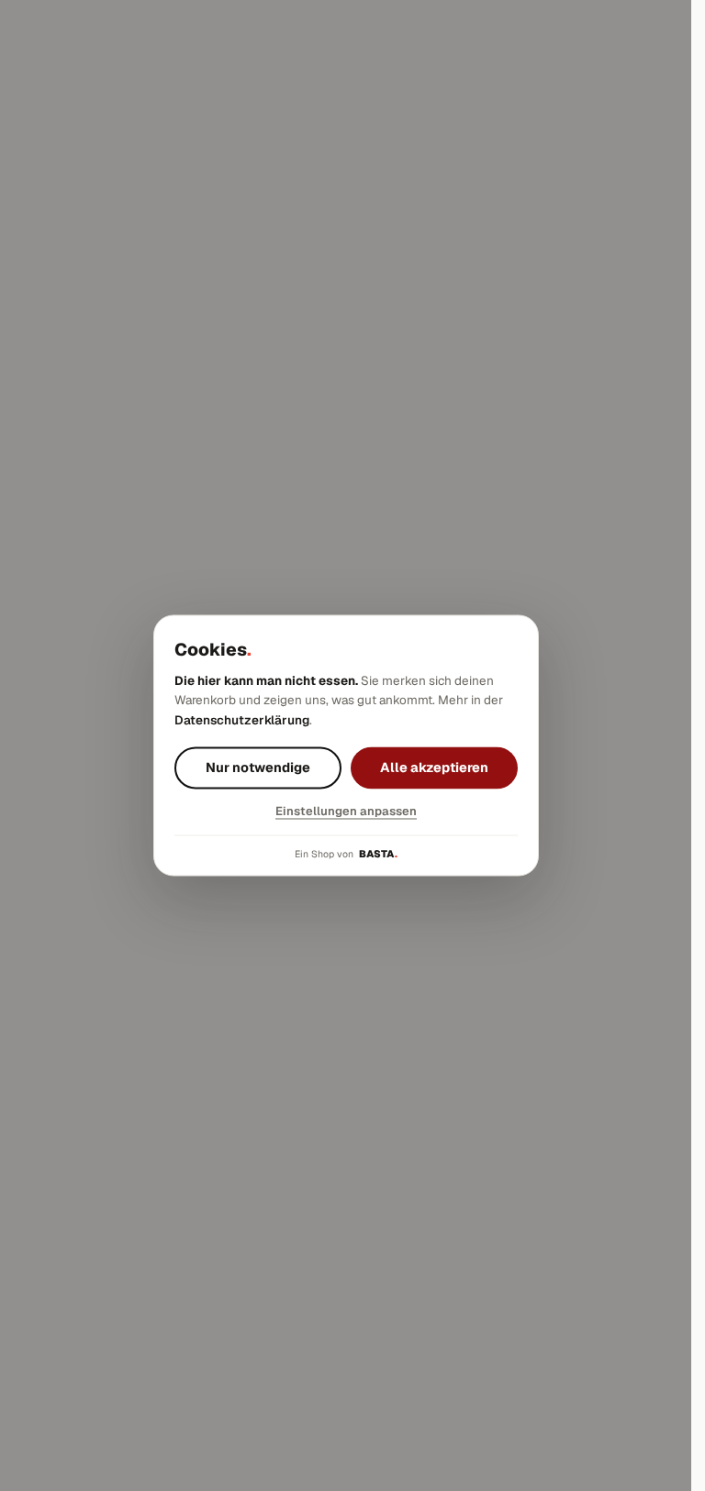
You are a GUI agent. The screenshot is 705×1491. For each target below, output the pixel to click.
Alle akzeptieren (434, 768)
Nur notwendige (258, 768)
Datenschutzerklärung (241, 720)
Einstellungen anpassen (346, 812)
